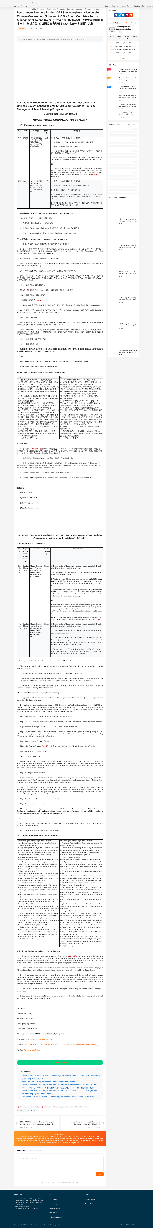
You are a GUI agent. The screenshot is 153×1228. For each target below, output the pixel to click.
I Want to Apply (60, 1062)
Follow (128, 23)
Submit (100, 1174)
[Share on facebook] (116, 15)
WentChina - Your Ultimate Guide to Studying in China (43, 1225)
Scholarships (110, 6)
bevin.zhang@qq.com (26, 1206)
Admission (22, 28)
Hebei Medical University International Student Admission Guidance (48, 1082)
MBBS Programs (38, 9)
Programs (35, 3)
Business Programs (74, 9)
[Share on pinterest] (127, 15)
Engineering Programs (56, 9)
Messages (134, 23)
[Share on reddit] (131, 15)
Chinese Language (92, 9)
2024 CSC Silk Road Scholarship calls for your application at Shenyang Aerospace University (61, 1045)
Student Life (139, 6)
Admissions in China (32, 1050)
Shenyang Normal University (41, 1039)
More (123, 58)
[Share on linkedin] (123, 15)
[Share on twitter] (119, 15)
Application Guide (124, 6)
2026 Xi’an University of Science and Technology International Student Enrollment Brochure (58, 1097)
